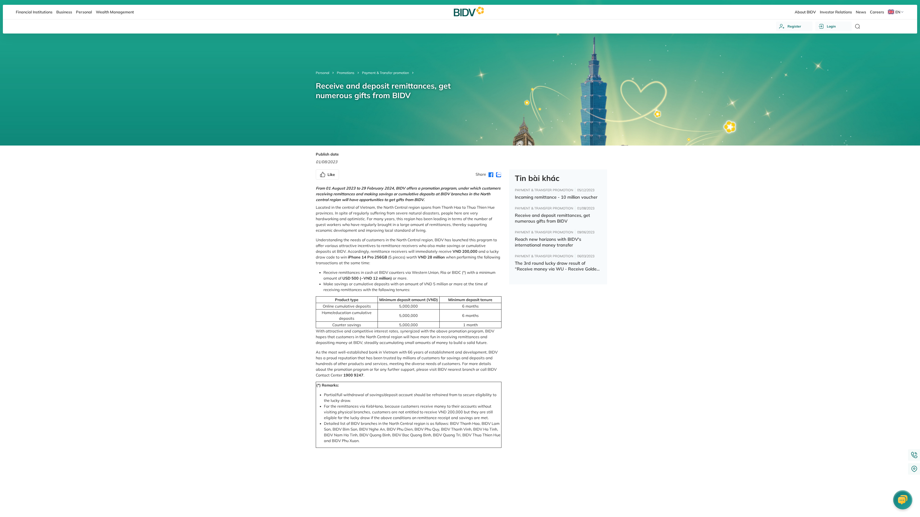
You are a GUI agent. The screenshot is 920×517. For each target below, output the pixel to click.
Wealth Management (115, 12)
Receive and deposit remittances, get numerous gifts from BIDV (552, 218)
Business (64, 12)
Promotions (345, 73)
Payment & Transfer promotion (385, 73)
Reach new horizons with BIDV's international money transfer (548, 242)
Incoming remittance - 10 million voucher (556, 197)
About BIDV (805, 12)
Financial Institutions (34, 12)
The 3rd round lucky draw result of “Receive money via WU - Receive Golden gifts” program (557, 266)
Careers (877, 12)
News (861, 12)
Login (831, 26)
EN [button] (897, 12)
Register (794, 26)
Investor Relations (836, 12)
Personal (322, 73)
